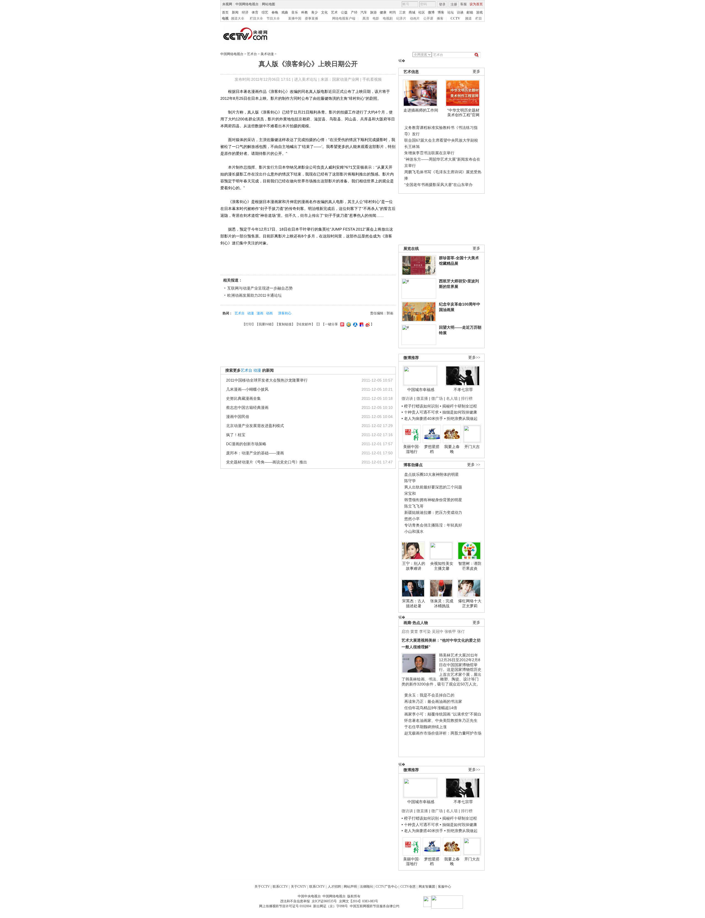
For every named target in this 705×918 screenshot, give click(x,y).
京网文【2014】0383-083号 (358, 901)
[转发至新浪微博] (367, 324)
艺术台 (252, 54)
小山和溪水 (414, 531)
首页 (225, 12)
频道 (468, 18)
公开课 (428, 18)
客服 (463, 4)
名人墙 (452, 398)
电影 (376, 18)
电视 (225, 18)
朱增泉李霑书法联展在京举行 (429, 153)
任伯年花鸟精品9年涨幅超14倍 (430, 708)
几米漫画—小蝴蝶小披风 (247, 389)
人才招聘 (334, 887)
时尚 (392, 12)
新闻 (235, 12)
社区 (421, 12)
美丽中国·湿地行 (411, 449)
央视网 (227, 4)
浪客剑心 (284, 313)
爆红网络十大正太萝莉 (469, 603)
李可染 (425, 631)
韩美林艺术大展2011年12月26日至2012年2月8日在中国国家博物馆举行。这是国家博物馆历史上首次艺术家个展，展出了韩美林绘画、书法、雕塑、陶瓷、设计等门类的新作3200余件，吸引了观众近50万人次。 (441, 669)
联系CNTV (317, 887)
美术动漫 (267, 54)
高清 (365, 18)
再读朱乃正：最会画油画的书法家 (433, 701)
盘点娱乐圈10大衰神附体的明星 (431, 474)
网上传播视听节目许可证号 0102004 (285, 906)
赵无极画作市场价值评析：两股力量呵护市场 (442, 733)
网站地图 (268, 4)
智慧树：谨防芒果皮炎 (469, 566)
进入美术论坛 (305, 79)
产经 (354, 12)
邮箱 (470, 12)
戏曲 (284, 12)
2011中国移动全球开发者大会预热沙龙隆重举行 (267, 380)
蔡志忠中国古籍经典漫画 (247, 407)
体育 (255, 12)
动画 (269, 313)
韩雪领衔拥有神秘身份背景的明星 (433, 500)
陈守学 (410, 481)
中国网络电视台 (247, 4)
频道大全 (237, 18)
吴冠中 (437, 631)
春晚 (275, 12)
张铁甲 (450, 631)
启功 (405, 631)
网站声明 (350, 887)
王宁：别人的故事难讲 (413, 566)
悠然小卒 (412, 519)
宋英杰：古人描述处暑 (413, 603)
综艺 (265, 12)
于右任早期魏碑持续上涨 (425, 727)
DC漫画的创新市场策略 (246, 444)
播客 (440, 18)
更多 (476, 71)
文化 (324, 12)
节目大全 (273, 18)
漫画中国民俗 (237, 416)
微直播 (422, 398)
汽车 (363, 12)
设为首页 (476, 4)
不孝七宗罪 (463, 389)
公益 (344, 12)
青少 (314, 12)
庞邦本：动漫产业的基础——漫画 (255, 453)
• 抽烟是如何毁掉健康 (458, 412)
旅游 (373, 12)
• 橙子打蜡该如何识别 (420, 406)
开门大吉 (472, 446)
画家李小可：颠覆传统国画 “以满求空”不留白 (442, 714)
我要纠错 (265, 324)
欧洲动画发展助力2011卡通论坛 (254, 295)
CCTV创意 (408, 887)
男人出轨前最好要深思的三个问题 (433, 487)
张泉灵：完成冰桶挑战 (441, 603)
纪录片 (401, 18)
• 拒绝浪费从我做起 (461, 418)
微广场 (437, 398)
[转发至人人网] (354, 324)
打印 (248, 324)
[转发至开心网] (341, 324)
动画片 (415, 18)
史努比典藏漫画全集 (243, 398)
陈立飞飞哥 (414, 506)
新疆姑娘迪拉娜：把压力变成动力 (433, 512)
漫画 (260, 313)
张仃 (461, 631)
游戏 (479, 12)
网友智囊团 (427, 887)
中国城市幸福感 (420, 389)
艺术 (334, 12)
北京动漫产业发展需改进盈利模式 (255, 425)
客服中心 (444, 887)
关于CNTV (299, 887)
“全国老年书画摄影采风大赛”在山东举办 (438, 184)
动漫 (250, 313)
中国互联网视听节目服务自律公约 (374, 906)
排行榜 (467, 398)
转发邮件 (304, 324)
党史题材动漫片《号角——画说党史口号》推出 (266, 462)
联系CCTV (280, 887)
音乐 (294, 12)
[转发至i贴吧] (360, 324)
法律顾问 (366, 887)
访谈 (460, 12)
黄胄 (414, 631)
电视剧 (388, 18)
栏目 (478, 18)
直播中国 (294, 18)
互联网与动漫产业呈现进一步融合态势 (260, 288)
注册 (454, 4)
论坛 (450, 12)
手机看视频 (372, 79)
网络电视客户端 (343, 18)
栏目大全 (256, 18)
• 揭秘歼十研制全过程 (458, 406)
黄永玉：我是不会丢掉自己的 (429, 695)
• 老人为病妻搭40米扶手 (422, 418)
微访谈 (407, 398)
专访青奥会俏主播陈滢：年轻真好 (433, 525)
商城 (412, 12)
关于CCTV (262, 887)
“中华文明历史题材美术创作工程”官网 (463, 112)
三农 (402, 12)
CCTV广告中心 (387, 887)
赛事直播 (311, 18)
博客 (441, 12)
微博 (431, 12)
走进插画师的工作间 (420, 110)
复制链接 (285, 324)
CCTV (455, 18)
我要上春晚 (452, 449)
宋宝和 (410, 493)
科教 (304, 12)
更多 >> (473, 465)
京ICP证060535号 (324, 901)
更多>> (474, 357)
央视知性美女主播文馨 (441, 566)
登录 (442, 4)
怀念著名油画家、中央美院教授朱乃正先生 (441, 720)
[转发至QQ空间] (348, 324)
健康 (383, 12)
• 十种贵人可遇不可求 (421, 412)
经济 (245, 12)
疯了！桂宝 (235, 435)
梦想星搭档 (432, 449)
